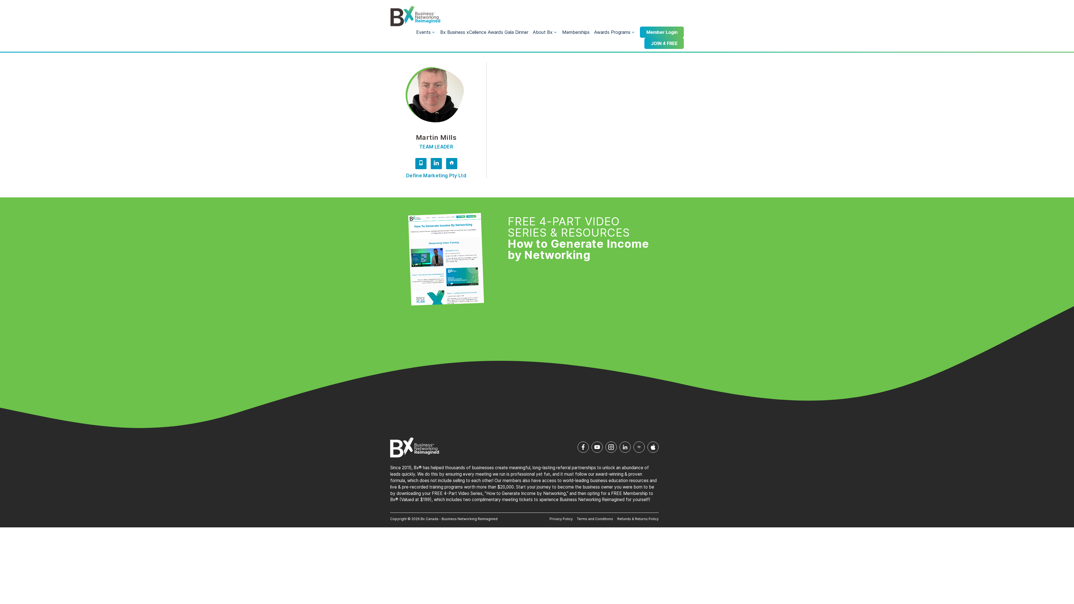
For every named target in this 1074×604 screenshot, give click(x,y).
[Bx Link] (451, 164)
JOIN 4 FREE (664, 43)
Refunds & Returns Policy (638, 519)
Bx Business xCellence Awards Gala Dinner (484, 32)
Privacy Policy (561, 519)
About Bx (543, 32)
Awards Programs (612, 32)
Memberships (576, 32)
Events (423, 32)
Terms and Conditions (595, 519)
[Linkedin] (436, 164)
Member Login (662, 32)
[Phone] (421, 164)
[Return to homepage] (415, 16)
